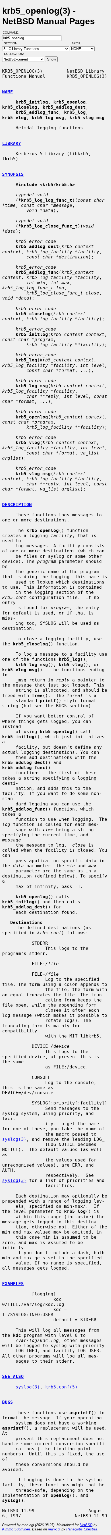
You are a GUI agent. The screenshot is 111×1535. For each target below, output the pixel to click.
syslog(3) (14, 1139)
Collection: (14, 53)
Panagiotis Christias (82, 1529)
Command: (12, 32)
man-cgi (54, 1529)
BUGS (7, 1402)
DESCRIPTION (17, 504)
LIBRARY (11, 143)
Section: (12, 43)
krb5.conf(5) (61, 1387)
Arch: (79, 43)
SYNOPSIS (13, 174)
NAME (7, 91)
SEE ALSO (13, 1376)
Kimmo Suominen (16, 1529)
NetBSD (86, 1525)
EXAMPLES (13, 1283)
